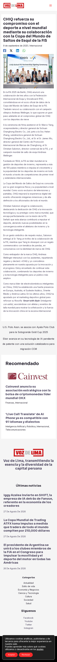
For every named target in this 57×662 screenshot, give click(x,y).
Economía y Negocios (28, 589)
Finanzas (10, 402)
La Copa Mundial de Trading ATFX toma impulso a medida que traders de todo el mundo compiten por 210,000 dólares (27, 525)
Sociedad (28, 600)
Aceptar (11, 655)
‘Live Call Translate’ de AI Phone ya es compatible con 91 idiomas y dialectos (27, 418)
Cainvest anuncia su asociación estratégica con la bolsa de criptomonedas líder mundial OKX (28, 392)
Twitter (28, 624)
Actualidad (29, 583)
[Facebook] (4, 50)
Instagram (28, 628)
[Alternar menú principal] (50, 6)
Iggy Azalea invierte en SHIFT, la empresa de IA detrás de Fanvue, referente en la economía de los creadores (28, 500)
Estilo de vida (28, 586)
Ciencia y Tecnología (28, 593)
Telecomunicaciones (16, 429)
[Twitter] (11, 50)
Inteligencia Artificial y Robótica (21, 426)
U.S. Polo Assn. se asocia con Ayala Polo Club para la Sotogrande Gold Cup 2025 (28, 328)
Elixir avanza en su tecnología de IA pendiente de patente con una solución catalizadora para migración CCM (28, 339)
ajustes (40, 649)
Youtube (29, 621)
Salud (28, 603)
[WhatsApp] (24, 50)
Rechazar (26, 655)
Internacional (36, 45)
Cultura (28, 596)
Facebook (28, 618)
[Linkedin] (17, 50)
